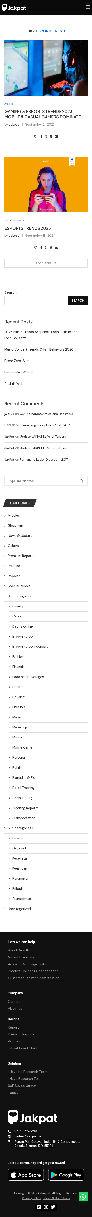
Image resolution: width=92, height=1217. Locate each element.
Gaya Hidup (21, 848)
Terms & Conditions (56, 1198)
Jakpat (14, 124)
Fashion (18, 656)
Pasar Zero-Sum (16, 361)
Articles (14, 515)
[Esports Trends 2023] (46, 184)
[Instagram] (46, 1207)
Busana (17, 838)
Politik (16, 767)
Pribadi (17, 888)
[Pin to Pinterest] (51, 136)
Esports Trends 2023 (27, 228)
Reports (14, 576)
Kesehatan (20, 858)
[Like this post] (35, 136)
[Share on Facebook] (41, 136)
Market (17, 717)
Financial (18, 667)
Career (17, 616)
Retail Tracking (23, 788)
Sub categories (19, 596)
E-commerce (22, 636)
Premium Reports (21, 556)
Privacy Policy (31, 1198)
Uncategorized (19, 909)
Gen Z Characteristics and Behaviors (46, 414)
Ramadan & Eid (23, 777)
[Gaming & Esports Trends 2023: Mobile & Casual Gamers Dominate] (46, 68)
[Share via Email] (56, 136)
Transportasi (22, 899)
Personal (18, 757)
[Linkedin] (38, 1207)
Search (10, 292)
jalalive (9, 414)
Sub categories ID (21, 828)
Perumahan (20, 878)
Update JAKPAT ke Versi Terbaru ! (44, 437)
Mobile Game (22, 747)
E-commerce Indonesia (30, 646)
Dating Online (22, 626)
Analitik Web (13, 383)
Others (13, 546)
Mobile (17, 737)
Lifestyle (19, 707)
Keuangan (19, 868)
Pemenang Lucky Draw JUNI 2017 (44, 459)
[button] (83, 1196)
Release (14, 566)
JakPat (9, 437)
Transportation (23, 818)
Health (17, 687)
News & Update (20, 535)
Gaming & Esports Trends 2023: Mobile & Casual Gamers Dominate (42, 114)
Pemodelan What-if (19, 372)
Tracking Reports (25, 808)
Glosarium (15, 525)
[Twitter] (53, 1207)
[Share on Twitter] (46, 136)
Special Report (19, 586)
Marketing (19, 727)
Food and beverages (28, 677)
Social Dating (22, 798)
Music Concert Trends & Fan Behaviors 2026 (38, 349)
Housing (18, 697)
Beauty (17, 606)
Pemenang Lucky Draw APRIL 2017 (45, 425)
